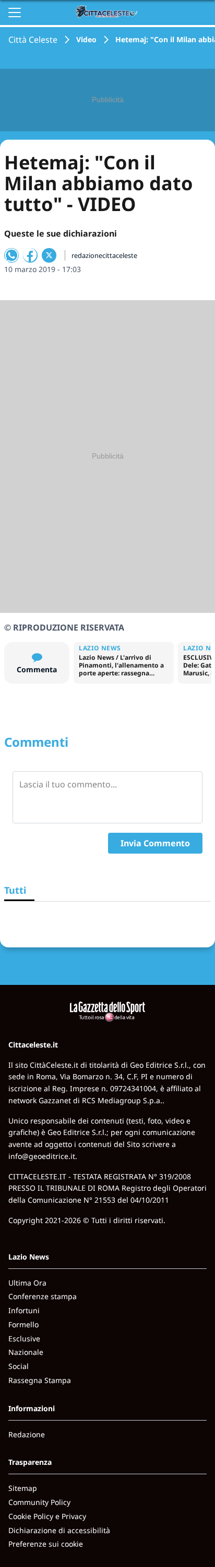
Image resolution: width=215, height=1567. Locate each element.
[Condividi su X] (49, 255)
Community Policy (39, 1502)
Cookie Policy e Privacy (47, 1516)
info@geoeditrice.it (41, 1156)
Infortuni (24, 1310)
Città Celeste (32, 39)
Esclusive (24, 1338)
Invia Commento (155, 843)
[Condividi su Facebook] (30, 255)
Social (18, 1366)
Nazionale (25, 1352)
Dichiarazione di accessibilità (59, 1530)
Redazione (26, 1434)
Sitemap (22, 1488)
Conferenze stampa (42, 1296)
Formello (23, 1324)
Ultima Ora (27, 1283)
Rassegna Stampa (39, 1380)
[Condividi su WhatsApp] (11, 255)
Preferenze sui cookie (45, 1544)
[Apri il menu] (14, 12)
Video (86, 39)
